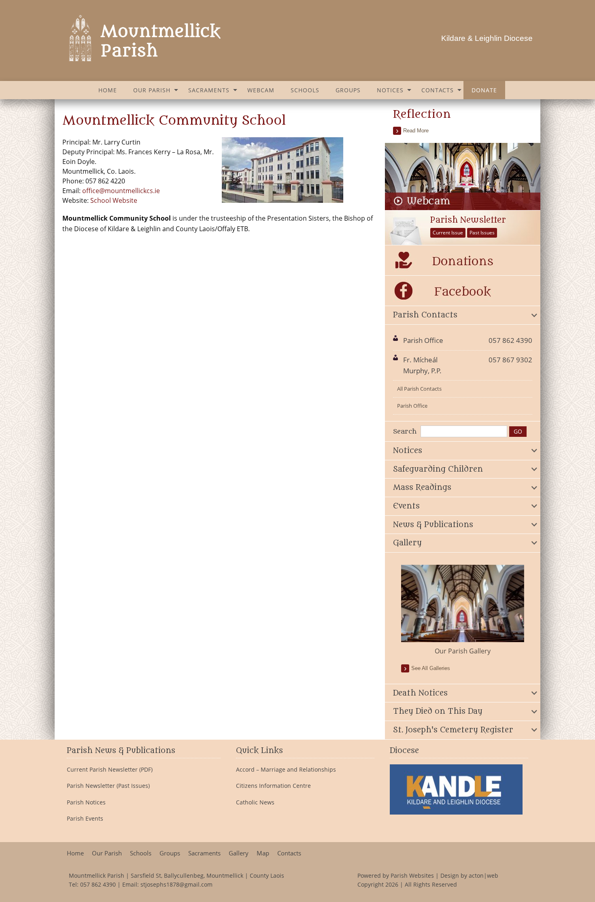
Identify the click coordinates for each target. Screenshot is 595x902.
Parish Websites (412, 875)
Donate (484, 90)
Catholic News (255, 802)
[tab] (462, 315)
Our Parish (151, 90)
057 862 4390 (98, 884)
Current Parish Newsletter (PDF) (110, 769)
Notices (390, 90)
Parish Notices (86, 802)
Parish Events (85, 818)
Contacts (437, 90)
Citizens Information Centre (273, 786)
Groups (348, 90)
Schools (305, 90)
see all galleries (430, 668)
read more (416, 131)
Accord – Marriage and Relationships (286, 769)
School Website (113, 200)
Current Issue (448, 232)
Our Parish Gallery (463, 651)
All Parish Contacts (419, 388)
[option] (462, 610)
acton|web (483, 875)
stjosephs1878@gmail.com (176, 884)
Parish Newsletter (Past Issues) (108, 786)
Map (263, 853)
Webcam (260, 90)
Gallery (239, 853)
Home (107, 90)
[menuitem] (107, 90)
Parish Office (412, 405)
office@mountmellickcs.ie (121, 190)
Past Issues (482, 232)
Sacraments (209, 90)
